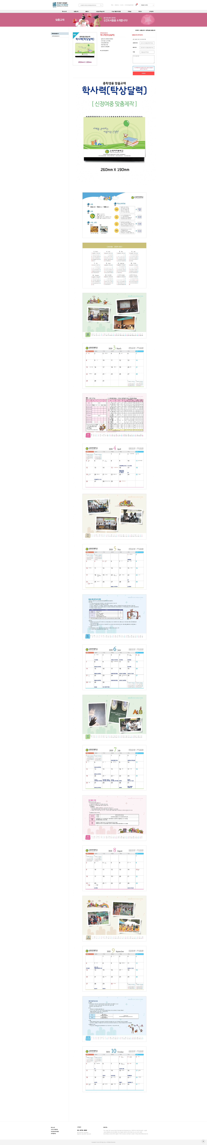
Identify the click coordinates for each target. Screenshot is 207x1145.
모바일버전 (53, 1133)
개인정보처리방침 (55, 1131)
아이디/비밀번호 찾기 (129, 5)
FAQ (112, 5)
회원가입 (117, 5)
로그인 (121, 5)
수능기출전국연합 (116, 11)
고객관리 (151, 11)
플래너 (87, 11)
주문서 (140, 11)
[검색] (101, 5)
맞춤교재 (76, 11)
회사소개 (64, 11)
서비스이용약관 (54, 1129)
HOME (137, 30)
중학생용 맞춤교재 (55, 33)
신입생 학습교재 (100, 11)
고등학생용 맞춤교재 (55, 36)
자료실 (129, 11)
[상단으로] (203, 1141)
